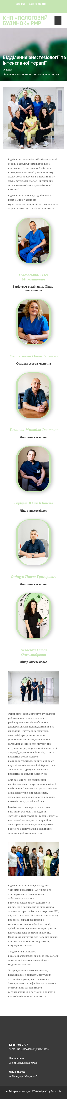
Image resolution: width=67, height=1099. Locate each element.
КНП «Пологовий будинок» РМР (25, 20)
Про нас (20, 3)
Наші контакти (37, 3)
